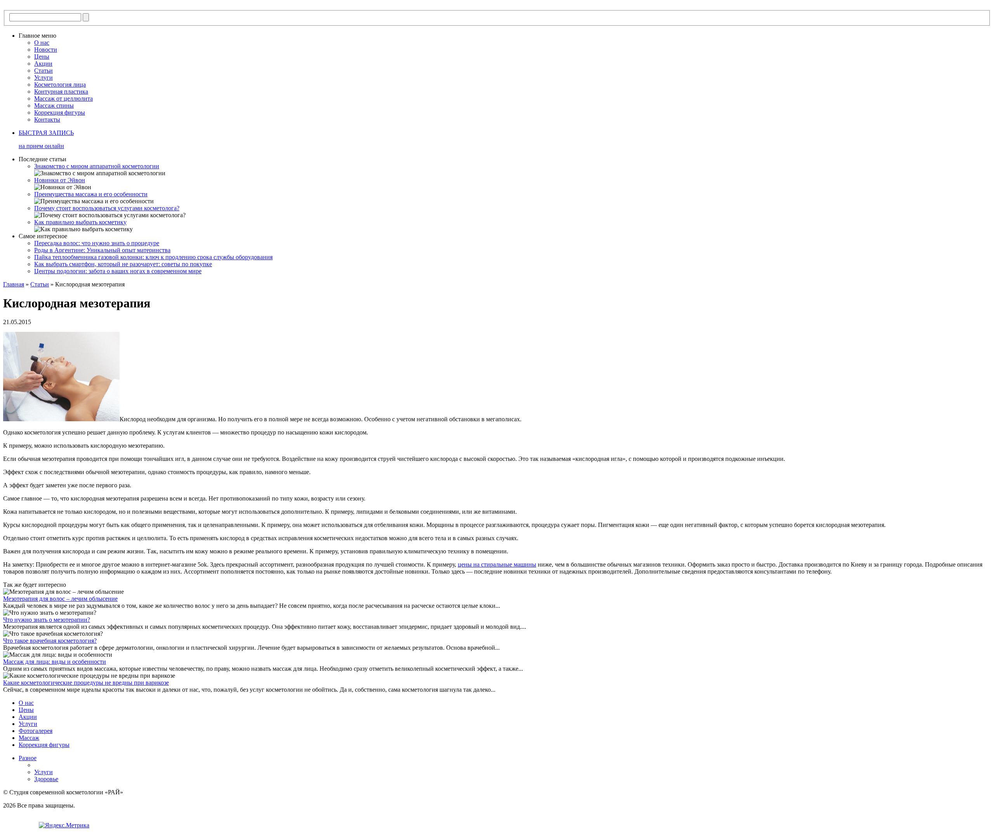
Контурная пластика (61, 91)
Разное (27, 758)
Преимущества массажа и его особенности (91, 194)
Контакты (47, 119)
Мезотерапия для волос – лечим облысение (60, 598)
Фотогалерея (35, 730)
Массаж (29, 737)
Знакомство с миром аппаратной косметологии (96, 166)
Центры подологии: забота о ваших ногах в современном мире (118, 271)
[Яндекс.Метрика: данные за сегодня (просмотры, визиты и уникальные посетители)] (64, 825)
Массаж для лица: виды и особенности (54, 661)
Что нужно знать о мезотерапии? (46, 619)
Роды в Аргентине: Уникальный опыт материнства (102, 250)
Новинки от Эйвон (59, 180)
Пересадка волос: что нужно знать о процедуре (96, 243)
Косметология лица (60, 84)
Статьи (43, 70)
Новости (45, 49)
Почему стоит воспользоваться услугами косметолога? (106, 208)
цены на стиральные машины (497, 564)
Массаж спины (54, 105)
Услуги (43, 77)
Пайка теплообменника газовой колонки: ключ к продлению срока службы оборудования (153, 257)
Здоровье (46, 779)
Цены (41, 56)
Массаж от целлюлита (63, 98)
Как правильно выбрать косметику (80, 222)
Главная (13, 284)
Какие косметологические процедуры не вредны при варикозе (86, 682)
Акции (43, 63)
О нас (41, 42)
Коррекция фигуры (59, 112)
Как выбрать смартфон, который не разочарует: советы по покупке (123, 264)
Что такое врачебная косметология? (50, 640)
